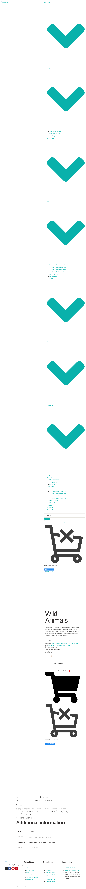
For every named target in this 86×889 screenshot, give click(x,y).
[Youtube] (13, 868)
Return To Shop (49, 569)
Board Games (56, 643)
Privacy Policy (30, 879)
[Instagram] (6, 868)
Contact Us (29, 875)
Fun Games (74, 643)
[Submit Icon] (47, 519)
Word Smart (66, 645)
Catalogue (49, 870)
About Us (29, 868)
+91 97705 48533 (70, 868)
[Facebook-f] (9, 868)
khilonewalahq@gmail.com (72, 870)
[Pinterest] (16, 868)
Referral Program (50, 879)
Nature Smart (52, 645)
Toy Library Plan (50, 872)
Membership (30, 870)
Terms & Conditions (32, 877)
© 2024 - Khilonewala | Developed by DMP (18, 887)
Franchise (48, 868)
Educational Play (65, 643)
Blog (27, 872)
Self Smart (60, 645)
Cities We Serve (50, 881)
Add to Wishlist (58, 663)
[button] (48, 571)
